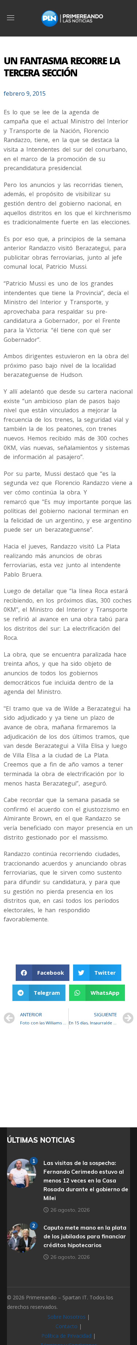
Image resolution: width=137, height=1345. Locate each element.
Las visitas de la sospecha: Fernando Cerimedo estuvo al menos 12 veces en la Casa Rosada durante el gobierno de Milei (85, 1180)
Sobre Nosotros (66, 1316)
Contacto (66, 1326)
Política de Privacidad (66, 1335)
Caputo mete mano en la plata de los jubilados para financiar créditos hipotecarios (84, 1236)
